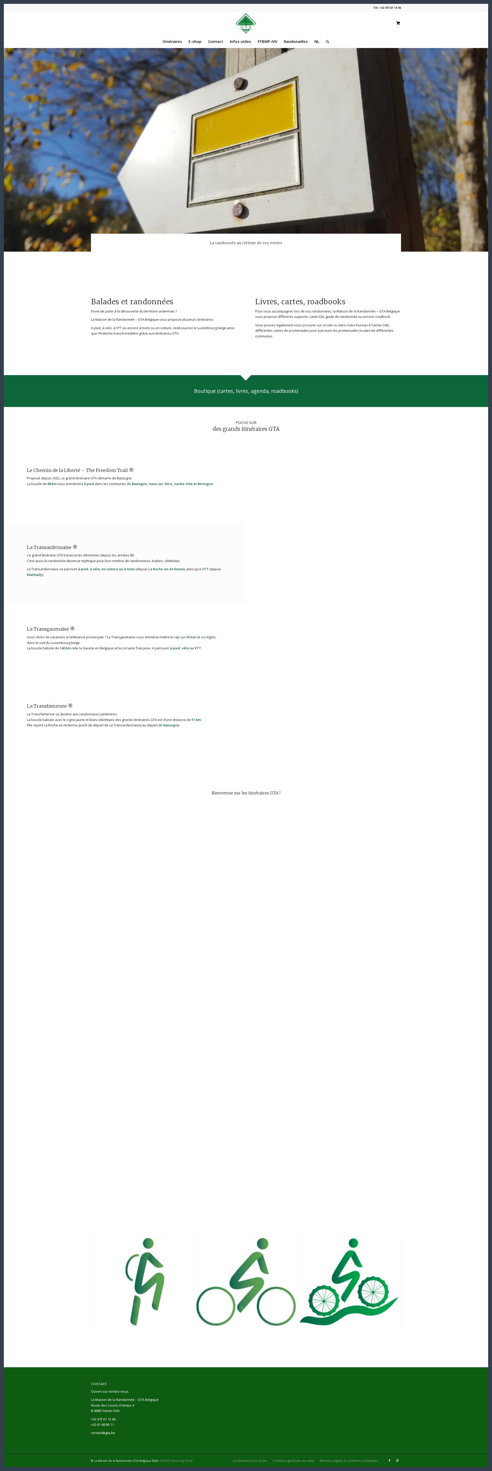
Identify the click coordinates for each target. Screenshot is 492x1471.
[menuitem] (172, 41)
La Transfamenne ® (50, 706)
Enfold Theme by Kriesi (177, 1461)
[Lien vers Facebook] (389, 1460)
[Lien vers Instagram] (397, 1460)
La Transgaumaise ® (51, 629)
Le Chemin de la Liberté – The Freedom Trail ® (80, 470)
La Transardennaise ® (52, 547)
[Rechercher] (326, 41)
